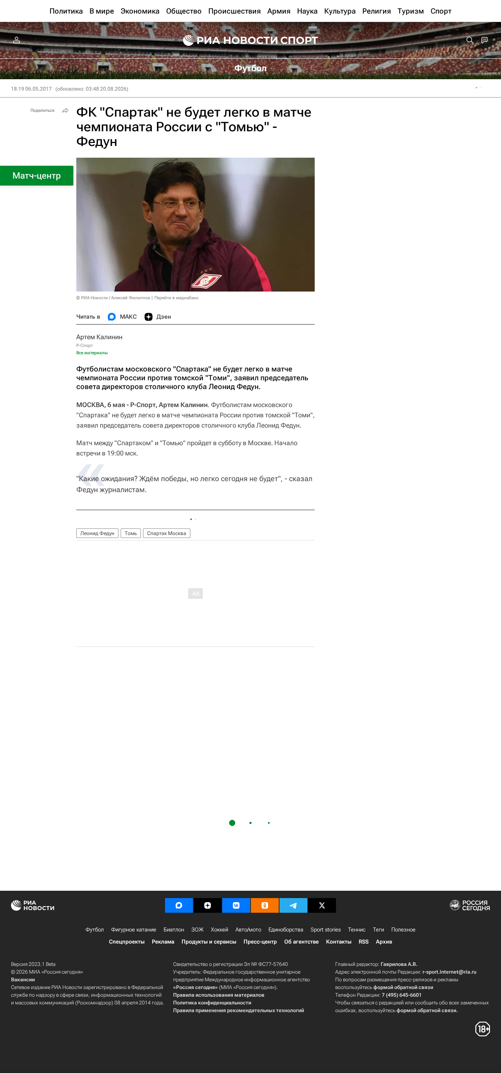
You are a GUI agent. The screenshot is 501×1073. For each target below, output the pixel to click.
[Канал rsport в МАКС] (179, 905)
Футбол (94, 929)
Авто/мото (248, 929)
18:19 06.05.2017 (31, 89)
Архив (384, 941)
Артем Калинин (99, 337)
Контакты (338, 941)
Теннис (357, 929)
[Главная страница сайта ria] (225, 40)
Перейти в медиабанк (176, 297)
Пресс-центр (260, 941)
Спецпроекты (127, 941)
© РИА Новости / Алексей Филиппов (113, 297)
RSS (364, 941)
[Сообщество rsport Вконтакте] (236, 905)
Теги (378, 929)
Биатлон (174, 929)
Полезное (403, 929)
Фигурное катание (133, 929)
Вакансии (23, 979)
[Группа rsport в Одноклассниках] (265, 905)
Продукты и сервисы (209, 941)
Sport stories (326, 929)
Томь (131, 533)
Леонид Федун (97, 533)
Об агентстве (301, 941)
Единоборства (285, 929)
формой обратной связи (403, 987)
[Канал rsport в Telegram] (293, 905)
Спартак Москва (166, 533)
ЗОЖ (197, 929)
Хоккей (219, 929)
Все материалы (92, 352)
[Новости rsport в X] (322, 905)
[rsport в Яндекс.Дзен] (208, 905)
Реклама (163, 941)
